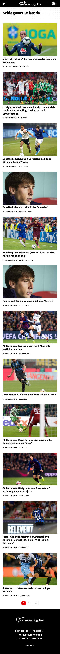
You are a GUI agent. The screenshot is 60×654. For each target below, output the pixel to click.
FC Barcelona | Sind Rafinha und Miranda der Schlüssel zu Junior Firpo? (27, 442)
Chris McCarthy (11, 166)
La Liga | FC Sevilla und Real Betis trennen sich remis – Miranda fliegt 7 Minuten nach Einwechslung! (29, 110)
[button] (5, 4)
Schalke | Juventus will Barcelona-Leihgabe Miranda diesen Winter (27, 160)
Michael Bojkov (10, 118)
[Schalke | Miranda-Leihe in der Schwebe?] (30, 188)
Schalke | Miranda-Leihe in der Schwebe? (25, 207)
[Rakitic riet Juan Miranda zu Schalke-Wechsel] (30, 281)
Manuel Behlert (11, 260)
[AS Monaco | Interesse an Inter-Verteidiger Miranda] (30, 569)
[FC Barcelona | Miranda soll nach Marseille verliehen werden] (30, 327)
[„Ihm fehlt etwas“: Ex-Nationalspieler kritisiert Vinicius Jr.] (30, 39)
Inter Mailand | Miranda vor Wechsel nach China (29, 394)
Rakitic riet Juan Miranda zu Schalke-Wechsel (28, 301)
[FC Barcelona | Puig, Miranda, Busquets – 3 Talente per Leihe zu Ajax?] (30, 469)
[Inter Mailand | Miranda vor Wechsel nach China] (30, 375)
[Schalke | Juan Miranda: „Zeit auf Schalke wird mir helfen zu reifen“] (30, 233)
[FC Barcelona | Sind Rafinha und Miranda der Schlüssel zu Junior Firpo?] (30, 420)
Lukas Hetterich (11, 66)
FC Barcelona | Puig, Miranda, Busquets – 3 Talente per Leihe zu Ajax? (26, 490)
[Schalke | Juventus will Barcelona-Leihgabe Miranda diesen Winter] (30, 139)
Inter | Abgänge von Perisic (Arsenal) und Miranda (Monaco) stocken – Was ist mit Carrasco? (26, 540)
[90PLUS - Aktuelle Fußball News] (30, 3)
